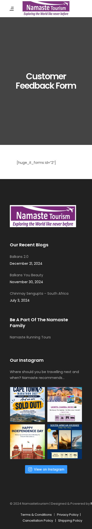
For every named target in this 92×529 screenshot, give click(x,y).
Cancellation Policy (38, 520)
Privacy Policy (68, 514)
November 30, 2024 (26, 281)
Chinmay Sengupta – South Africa (39, 293)
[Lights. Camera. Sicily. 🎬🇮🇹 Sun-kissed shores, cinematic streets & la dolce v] (64, 404)
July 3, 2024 (20, 300)
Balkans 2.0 (19, 256)
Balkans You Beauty (26, 275)
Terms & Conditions (36, 514)
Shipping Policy (70, 520)
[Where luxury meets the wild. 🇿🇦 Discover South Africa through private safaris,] (64, 441)
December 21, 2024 (26, 263)
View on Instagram (49, 469)
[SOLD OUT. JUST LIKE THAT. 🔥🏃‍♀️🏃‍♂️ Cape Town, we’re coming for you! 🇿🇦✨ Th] (27, 404)
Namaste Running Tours (30, 337)
